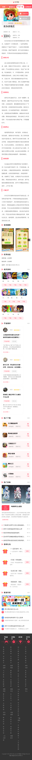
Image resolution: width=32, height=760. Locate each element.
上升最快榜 (18, 745)
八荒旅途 (10, 473)
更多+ (28, 269)
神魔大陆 (14, 314)
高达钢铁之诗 (22, 297)
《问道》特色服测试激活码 (17, 560)
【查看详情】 (5, 519)
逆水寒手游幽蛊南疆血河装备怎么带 (14, 536)
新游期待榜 (18, 667)
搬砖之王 (10, 463)
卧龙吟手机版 (14, 281)
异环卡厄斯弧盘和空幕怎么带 (12, 529)
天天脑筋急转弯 (13, 423)
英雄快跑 (19, 314)
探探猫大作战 (4, 314)
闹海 (12, 297)
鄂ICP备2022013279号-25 (16, 755)
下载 (5, 285)
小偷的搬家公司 (9, 314)
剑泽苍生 (9, 281)
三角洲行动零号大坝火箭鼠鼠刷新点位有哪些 (14, 525)
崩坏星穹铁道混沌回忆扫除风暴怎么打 (14, 540)
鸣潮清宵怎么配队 (16, 506)
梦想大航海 (11, 453)
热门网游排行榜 (18, 653)
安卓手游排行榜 (18, 709)
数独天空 (19, 281)
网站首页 (9, 5)
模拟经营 (19, 5)
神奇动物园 (9, 297)
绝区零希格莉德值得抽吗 (11, 533)
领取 (27, 551)
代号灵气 (24, 281)
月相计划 (4, 297)
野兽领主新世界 (13, 433)
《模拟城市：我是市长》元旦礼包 (17, 582)
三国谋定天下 (12, 443)
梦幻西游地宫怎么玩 (11, 609)
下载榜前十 (19, 720)
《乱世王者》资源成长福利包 (17, 571)
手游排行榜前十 (18, 731)
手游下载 (14, 5)
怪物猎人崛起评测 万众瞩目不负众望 (12, 396)
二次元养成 (4, 738)
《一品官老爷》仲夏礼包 (17, 549)
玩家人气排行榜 (18, 680)
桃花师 (17, 297)
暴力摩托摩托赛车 (4, 281)
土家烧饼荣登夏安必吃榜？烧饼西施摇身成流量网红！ (11, 336)
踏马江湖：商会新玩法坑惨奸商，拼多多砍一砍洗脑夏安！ (11, 366)
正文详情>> (6, 352)
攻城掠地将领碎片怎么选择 (14, 617)
